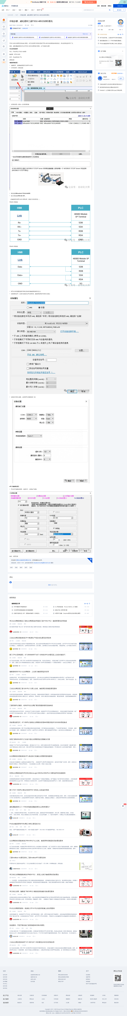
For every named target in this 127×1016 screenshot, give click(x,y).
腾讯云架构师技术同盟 (63, 977)
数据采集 (20, 624)
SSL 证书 (104, 999)
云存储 (103, 995)
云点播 (67, 1002)
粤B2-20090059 (67, 1011)
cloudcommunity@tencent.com (42, 563)
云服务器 (32, 995)
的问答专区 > (120, 73)
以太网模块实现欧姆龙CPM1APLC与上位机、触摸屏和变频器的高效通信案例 (36, 840)
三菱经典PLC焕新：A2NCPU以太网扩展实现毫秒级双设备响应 (31, 705)
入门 (21, 810)
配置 (25, 826)
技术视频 (5, 981)
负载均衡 (32, 1002)
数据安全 (20, 1002)
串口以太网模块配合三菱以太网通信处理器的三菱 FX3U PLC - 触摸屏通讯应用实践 (38, 621)
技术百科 (5, 986)
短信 (43, 1002)
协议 (29, 810)
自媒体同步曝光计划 (35, 974)
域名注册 (20, 995)
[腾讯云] (5, 6)
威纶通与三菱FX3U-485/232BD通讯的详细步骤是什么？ (25, 37)
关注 (121, 26)
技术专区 (5, 988)
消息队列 (56, 995)
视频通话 (68, 999)
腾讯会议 (32, 999)
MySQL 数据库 (93, 999)
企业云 (43, 999)
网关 (25, 624)
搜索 (109, 10)
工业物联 (14, 624)
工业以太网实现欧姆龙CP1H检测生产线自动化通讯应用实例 (30, 638)
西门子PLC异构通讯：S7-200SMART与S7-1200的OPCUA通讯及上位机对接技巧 (37, 654)
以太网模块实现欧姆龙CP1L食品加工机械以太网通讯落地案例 (31, 756)
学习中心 (5, 983)
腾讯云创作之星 (62, 979)
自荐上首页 (33, 979)
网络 (31, 928)
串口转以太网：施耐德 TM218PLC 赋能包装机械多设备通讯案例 (32, 891)
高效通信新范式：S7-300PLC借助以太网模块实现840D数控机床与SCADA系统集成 (38, 722)
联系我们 (88, 979)
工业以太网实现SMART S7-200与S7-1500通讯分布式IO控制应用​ (32, 942)
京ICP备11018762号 (76, 1013)
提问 (121, 78)
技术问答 (5, 977)
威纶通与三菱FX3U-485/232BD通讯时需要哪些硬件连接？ (79, 37)
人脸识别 (20, 999)
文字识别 (56, 1002)
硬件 (21, 567)
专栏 (16, 15)
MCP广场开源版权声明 (91, 983)
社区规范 (88, 974)
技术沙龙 (5, 979)
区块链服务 (44, 995)
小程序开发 (92, 1002)
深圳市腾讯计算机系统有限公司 (46, 1011)
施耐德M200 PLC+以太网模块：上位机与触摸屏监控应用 (29, 671)
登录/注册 (120, 6)
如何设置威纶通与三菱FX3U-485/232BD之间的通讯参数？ (52, 37)
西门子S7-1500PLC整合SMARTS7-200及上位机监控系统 (29, 790)
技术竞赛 (33, 981)
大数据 (79, 1002)
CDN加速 (56, 999)
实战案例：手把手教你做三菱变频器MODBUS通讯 (27, 925)
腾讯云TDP (61, 981)
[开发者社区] (14, 6)
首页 (3, 10)
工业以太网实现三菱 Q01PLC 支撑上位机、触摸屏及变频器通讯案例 (33, 688)
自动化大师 (101, 21)
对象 (17, 826)
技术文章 (5, 974)
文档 (98, 6)
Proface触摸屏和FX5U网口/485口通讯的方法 (25, 824)
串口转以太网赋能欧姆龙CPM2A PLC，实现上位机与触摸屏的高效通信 (34, 874)
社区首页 (10, 15)
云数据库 (80, 995)
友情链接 (88, 981)
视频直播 (116, 995)
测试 (23, 928)
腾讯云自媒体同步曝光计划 (23, 560)
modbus (13, 860)
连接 (31, 567)
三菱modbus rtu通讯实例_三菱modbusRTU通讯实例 (28, 857)
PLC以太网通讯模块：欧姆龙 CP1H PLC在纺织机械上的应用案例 (32, 908)
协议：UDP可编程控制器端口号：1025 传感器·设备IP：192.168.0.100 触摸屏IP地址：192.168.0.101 (37, 829)
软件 (11, 567)
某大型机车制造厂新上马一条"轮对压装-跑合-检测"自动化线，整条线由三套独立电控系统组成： (35, 627)
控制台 (109, 6)
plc (12, 776)
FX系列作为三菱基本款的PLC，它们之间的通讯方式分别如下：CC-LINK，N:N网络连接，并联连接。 (37, 863)
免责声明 (88, 977)
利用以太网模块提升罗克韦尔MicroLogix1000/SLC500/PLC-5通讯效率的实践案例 (37, 773)
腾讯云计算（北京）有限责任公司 (54, 1013)
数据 (25, 810)
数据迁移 (116, 1002)
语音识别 (116, 999)
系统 (16, 567)
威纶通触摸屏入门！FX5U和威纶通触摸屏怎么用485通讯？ (30, 807)
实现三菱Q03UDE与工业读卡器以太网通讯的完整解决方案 (30, 739)
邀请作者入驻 (34, 977)
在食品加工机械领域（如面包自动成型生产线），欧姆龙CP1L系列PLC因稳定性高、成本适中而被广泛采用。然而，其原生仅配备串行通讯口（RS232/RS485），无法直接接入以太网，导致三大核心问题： (43, 763)
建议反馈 (103, 6)
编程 (13, 810)
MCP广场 (39, 10)
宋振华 (105, 77)
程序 (26, 567)
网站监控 (104, 1002)
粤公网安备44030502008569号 (80, 1011)
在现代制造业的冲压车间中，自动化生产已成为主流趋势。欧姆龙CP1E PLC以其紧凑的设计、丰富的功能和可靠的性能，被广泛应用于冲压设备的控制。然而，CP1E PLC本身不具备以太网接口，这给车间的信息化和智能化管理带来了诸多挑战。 (43, 712)
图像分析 (80, 999)
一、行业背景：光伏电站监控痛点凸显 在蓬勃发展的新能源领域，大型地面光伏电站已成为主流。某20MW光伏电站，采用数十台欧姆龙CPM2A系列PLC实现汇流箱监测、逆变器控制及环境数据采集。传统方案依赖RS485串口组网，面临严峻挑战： (43, 881)
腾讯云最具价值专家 (63, 974)
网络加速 (68, 995)
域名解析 (92, 995)
